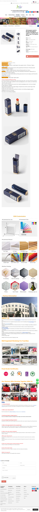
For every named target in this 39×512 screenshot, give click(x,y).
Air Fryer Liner (18, 488)
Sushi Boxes (18, 492)
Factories (25, 492)
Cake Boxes (18, 498)
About (25, 486)
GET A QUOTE (31, 56)
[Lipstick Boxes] (19, 21)
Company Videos (26, 494)
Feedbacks (25, 496)
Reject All (28, 509)
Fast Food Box (18, 490)
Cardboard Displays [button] (11, 14)
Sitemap (34, 3)
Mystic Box (9, 492)
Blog (24, 488)
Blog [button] (33, 14)
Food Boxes (18, 486)
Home (1, 25)
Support (38, 3)
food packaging (7, 323)
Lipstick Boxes (17, 25)
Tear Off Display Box (3, 489)
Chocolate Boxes (18, 494)
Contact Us (34, 486)
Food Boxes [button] (22, 14)
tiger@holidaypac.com (16, 3)
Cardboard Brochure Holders (3, 501)
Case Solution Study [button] (17, 16)
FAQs (24, 498)
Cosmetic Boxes (11, 25)
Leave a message (5, 460)
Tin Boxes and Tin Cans (11, 495)
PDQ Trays (2, 491)
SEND (4, 481)
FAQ (31, 3)
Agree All (35, 509)
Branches (25, 490)
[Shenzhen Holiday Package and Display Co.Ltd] (19, 7)
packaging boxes (18, 411)
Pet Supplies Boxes (11, 488)
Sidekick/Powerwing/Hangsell (4, 493)
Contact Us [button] (24, 16)
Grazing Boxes (18, 496)
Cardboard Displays (2, 487)
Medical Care (10, 490)
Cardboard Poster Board (3, 504)
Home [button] (6, 14)
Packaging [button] (17, 14)
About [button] (30, 14)
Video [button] (27, 14)
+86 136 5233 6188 (25, 3)
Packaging (5, 25)
